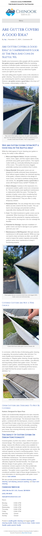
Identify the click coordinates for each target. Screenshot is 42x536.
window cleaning (26, 479)
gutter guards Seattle (14, 525)
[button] (21, 509)
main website (11, 476)
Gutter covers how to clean (21, 523)
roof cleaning (12, 481)
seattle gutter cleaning (15, 521)
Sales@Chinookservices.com (11, 496)
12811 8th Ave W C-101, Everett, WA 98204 (16, 490)
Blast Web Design (27, 533)
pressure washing (23, 481)
